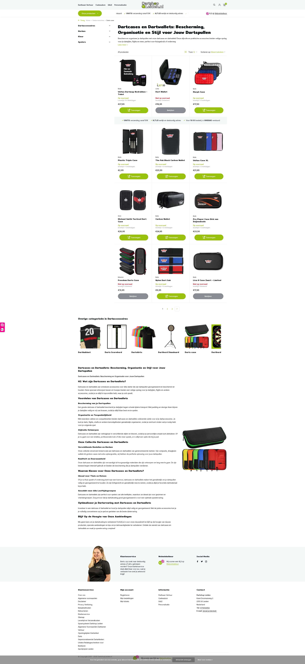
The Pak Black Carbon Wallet (170, 160)
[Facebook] (197, 561)
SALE (110, 5)
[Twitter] (202, 561)
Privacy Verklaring (85, 605)
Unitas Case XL (200, 160)
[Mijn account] (219, 5)
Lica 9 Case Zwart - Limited (207, 280)
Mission (120, 277)
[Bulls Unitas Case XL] (208, 141)
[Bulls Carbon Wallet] (170, 200)
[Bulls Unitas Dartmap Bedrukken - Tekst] (133, 72)
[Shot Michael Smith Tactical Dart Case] (133, 200)
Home (88, 20)
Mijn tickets (124, 601)
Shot (119, 216)
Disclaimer (82, 601)
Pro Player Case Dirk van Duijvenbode (205, 220)
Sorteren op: (206, 52)
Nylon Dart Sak (163, 280)
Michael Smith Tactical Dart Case (132, 220)
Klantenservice (84, 614)
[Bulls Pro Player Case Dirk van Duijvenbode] (208, 200)
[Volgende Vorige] (177, 308)
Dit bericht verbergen (183, 660)
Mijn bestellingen (127, 598)
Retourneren (83, 611)
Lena (157, 89)
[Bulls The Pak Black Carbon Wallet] (170, 141)
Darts (80, 636)
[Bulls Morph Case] (208, 72)
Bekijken (170, 110)
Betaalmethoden (84, 608)
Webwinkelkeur (221, 13)
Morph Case (199, 92)
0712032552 (205, 608)
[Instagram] (206, 561)
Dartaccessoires (98, 20)
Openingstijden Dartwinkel (88, 633)
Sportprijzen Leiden (86, 649)
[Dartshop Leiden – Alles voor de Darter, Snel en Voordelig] (152, 5)
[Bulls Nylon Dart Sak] (170, 261)
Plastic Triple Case (127, 160)
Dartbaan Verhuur (85, 5)
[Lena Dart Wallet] (170, 72)
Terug (82, 20)
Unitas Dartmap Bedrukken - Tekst (132, 93)
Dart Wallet (161, 92)
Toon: (190, 52)
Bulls (119, 89)
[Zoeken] (214, 5)
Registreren (125, 595)
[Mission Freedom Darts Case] (133, 261)
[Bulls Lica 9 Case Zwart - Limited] (208, 261)
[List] (186, 52)
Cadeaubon (100, 5)
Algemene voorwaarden (87, 598)
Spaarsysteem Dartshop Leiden (90, 624)
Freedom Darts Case (128, 280)
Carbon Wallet (162, 219)
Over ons (81, 595)
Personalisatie (120, 5)
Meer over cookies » (205, 660)
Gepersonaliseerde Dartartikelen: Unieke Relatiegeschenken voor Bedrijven (91, 642)
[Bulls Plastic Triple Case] (133, 141)
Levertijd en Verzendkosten (89, 620)
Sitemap (81, 617)
